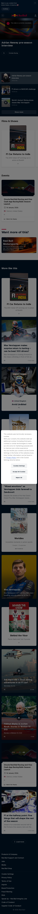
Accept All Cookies (19, 471)
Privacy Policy (11, 457)
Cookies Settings (19, 466)
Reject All (19, 477)
